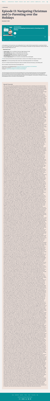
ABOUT (28, 1)
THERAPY (16, 1)
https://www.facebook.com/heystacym (19, 67)
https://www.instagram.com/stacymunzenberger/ (16, 68)
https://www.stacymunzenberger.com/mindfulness (27, 66)
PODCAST (21, 1)
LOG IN (43, 1)
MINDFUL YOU (38, 1)
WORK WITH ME (11, 1)
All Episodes (5, 7)
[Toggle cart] (47, 2)
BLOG (25, 1)
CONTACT (32, 1)
